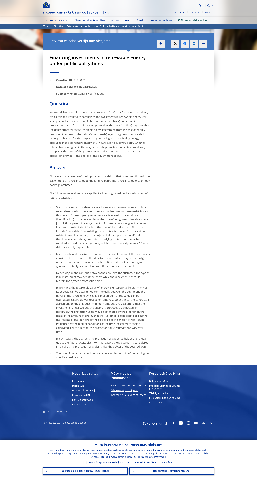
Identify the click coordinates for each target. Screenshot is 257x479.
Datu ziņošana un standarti (79, 26)
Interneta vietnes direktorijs (57, 412)
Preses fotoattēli (81, 395)
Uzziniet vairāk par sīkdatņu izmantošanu (152, 462)
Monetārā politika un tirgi (57, 20)
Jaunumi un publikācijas (161, 20)
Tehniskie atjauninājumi (124, 390)
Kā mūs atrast (80, 405)
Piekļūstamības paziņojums (164, 398)
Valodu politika (157, 403)
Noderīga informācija (84, 390)
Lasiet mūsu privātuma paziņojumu (105, 462)
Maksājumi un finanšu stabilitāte (90, 20)
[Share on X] (175, 44)
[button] (204, 5)
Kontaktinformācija (83, 400)
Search (200, 5)
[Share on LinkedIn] (194, 44)
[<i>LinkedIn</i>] (181, 423)
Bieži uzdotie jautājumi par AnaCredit (126, 26)
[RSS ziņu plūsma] (211, 423)
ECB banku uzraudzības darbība (192, 20)
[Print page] (161, 44)
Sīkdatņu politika (158, 393)
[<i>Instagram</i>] (188, 423)
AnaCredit (100, 26)
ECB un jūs (195, 13)
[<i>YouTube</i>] (196, 423)
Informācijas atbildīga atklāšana (128, 395)
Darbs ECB (78, 386)
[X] (173, 423)
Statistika (115, 20)
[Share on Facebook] (185, 44)
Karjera (208, 13)
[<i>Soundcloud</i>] (203, 423)
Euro (127, 20)
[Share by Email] (203, 44)
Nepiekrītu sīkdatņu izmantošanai (171, 471)
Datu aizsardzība (158, 381)
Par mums (180, 13)
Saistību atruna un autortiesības (129, 386)
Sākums (46, 26)
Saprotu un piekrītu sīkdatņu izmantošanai (85, 471)
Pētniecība (140, 20)
